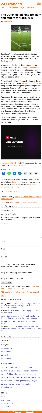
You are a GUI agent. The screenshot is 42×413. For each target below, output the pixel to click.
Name (4, 241)
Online (16, 381)
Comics (19, 371)
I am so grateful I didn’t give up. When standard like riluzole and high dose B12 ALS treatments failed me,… (20, 305)
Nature (9, 381)
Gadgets (33, 374)
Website (4, 257)
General (11, 377)
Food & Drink (23, 374)
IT (29, 377)
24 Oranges (11, 4)
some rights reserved (18, 165)
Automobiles (28, 368)
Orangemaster (7, 21)
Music (3, 381)
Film (15, 374)
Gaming (4, 377)
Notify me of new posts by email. (13, 278)
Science (4, 384)
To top (3, 296)
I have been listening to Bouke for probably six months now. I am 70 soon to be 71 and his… (21, 328)
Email (3, 249)
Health (18, 377)
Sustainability (27, 384)
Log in (3, 397)
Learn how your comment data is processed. (20, 287)
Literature (35, 377)
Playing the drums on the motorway (23, 202)
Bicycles (12, 371)
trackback (4, 187)
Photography (25, 381)
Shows (11, 384)
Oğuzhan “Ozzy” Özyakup (31, 83)
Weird (13, 387)
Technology (5, 387)
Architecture (13, 368)
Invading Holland (7, 348)
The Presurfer (6, 358)
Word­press (18, 412)
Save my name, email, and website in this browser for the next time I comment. (18, 266)
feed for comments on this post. (14, 292)
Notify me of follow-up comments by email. (17, 273)
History (25, 377)
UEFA (20, 191)
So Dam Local (6, 355)
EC (6, 191)
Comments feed (7, 403)
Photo (17, 163)
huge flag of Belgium (31, 67)
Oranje (15, 191)
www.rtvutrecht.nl (7, 163)
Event (3, 374)
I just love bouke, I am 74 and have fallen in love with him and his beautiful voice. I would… (20, 317)
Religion (34, 381)
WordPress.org (6, 406)
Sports (14, 182)
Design (26, 371)
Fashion (10, 374)
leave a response (32, 184)
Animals (4, 368)
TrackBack (34, 292)
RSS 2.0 (14, 184)
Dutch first (34, 371)
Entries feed (5, 400)
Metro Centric (6, 352)
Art (21, 368)
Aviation (4, 371)
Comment (5, 223)
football (10, 191)
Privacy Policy (30, 412)
